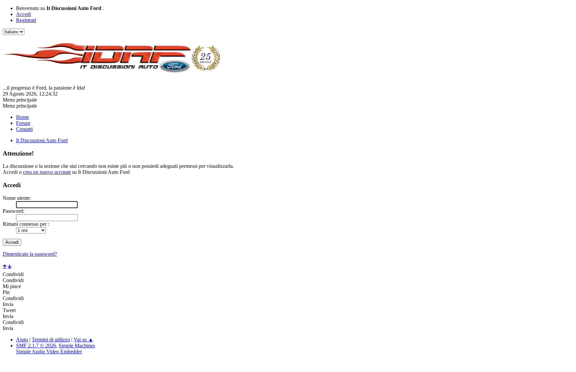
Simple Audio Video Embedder (49, 351)
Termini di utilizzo (51, 339)
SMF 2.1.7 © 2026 (36, 345)
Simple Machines (77, 345)
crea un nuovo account (47, 172)
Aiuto (22, 339)
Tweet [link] (9, 310)
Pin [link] (6, 292)
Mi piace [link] (12, 286)
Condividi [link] (13, 274)
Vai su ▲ (83, 339)
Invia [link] (8, 304)
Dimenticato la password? (30, 254)
